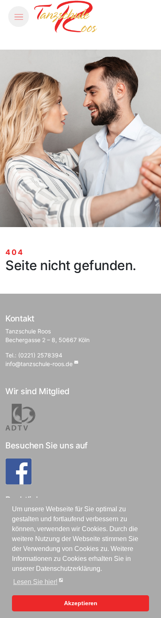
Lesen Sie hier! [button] (35, 581)
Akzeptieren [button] (80, 603)
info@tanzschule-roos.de (39, 363)
